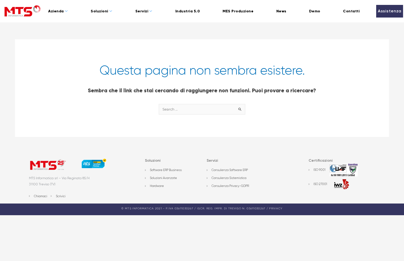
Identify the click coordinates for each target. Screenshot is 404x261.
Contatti (351, 11)
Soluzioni (99, 11)
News (281, 11)
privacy (275, 208)
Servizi (141, 11)
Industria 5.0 (187, 11)
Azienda (56, 11)
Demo (314, 11)
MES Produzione (238, 11)
